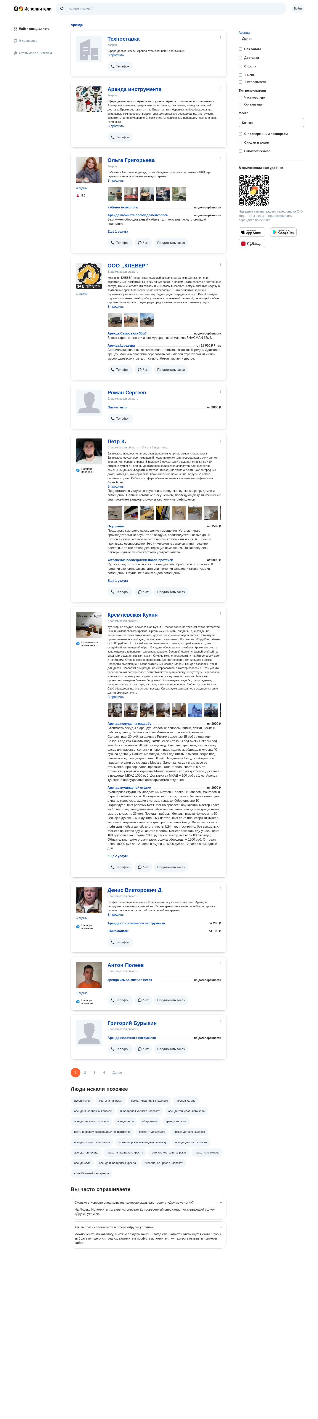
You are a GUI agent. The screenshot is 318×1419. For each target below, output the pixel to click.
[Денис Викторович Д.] (89, 900)
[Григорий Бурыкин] (89, 1033)
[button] (120, 66)
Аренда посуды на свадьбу (129, 723)
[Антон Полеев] (89, 975)
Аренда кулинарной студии (129, 787)
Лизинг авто (117, 407)
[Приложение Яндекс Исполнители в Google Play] (283, 232)
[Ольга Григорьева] (89, 170)
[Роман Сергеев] (89, 403)
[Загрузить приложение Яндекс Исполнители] (271, 190)
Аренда (244, 32)
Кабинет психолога (123, 207)
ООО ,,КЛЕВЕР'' (128, 266)
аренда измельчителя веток (130, 980)
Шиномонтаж (118, 931)
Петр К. (117, 441)
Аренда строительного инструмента (136, 923)
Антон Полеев (126, 965)
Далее (117, 1072)
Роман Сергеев (127, 392)
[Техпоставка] (89, 49)
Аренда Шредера (121, 345)
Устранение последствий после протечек (140, 560)
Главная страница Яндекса (16, 8)
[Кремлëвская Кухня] (89, 625)
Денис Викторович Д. (135, 890)
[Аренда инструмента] (89, 99)
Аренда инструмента (134, 89)
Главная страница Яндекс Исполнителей (33, 8)
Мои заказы (28, 41)
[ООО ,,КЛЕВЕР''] (89, 276)
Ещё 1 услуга (118, 231)
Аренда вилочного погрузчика (132, 1038)
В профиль (116, 55)
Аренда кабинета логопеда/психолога (138, 215)
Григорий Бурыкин (132, 1023)
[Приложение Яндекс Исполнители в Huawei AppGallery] (252, 243)
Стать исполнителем (35, 53)
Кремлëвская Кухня (133, 615)
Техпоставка (124, 39)
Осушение (116, 526)
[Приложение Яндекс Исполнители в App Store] (252, 232)
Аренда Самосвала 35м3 (127, 333)
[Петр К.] (89, 451)
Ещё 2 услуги (118, 856)
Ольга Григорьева (131, 160)
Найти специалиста (34, 28)
